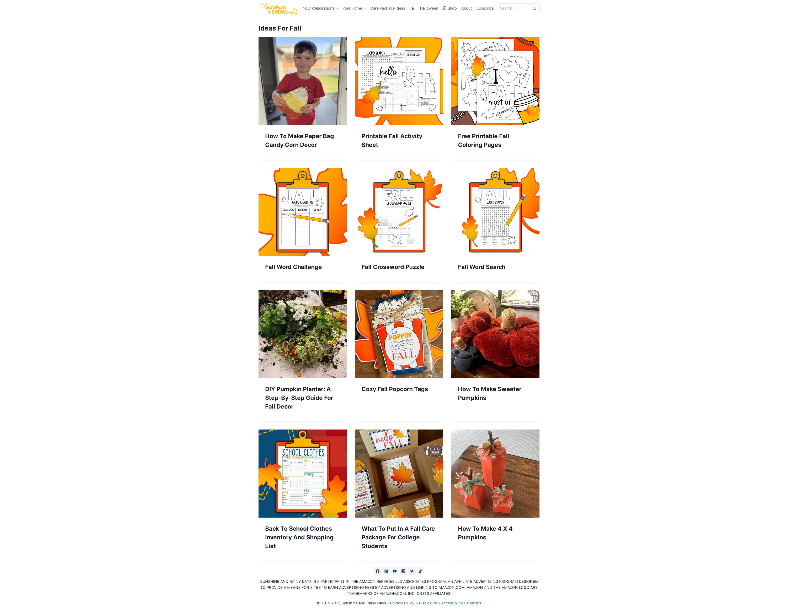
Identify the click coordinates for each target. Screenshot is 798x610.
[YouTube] (394, 571)
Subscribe (485, 8)
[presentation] (303, 81)
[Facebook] (377, 571)
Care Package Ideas (387, 8)
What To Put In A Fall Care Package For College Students (398, 537)
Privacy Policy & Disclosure (413, 603)
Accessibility (452, 603)
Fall (412, 8)
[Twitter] (412, 571)
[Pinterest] (386, 571)
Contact (474, 603)
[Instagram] (403, 571)
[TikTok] (420, 571)
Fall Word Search (481, 266)
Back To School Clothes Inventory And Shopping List (299, 537)
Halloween (429, 8)
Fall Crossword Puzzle (393, 266)
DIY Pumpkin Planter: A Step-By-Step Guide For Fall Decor (299, 397)
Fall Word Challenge (293, 266)
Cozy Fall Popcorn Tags (395, 389)
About (466, 8)
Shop (452, 8)
